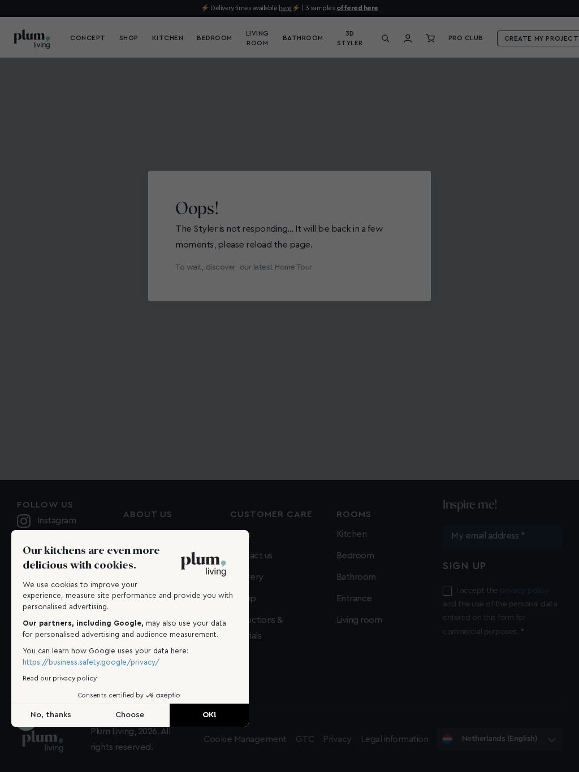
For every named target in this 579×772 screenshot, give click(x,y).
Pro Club (465, 37)
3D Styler (350, 38)
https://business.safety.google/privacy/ (91, 662)
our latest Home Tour (276, 267)
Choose (129, 715)
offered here (357, 8)
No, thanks (51, 715)
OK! (209, 715)
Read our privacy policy (60, 678)
